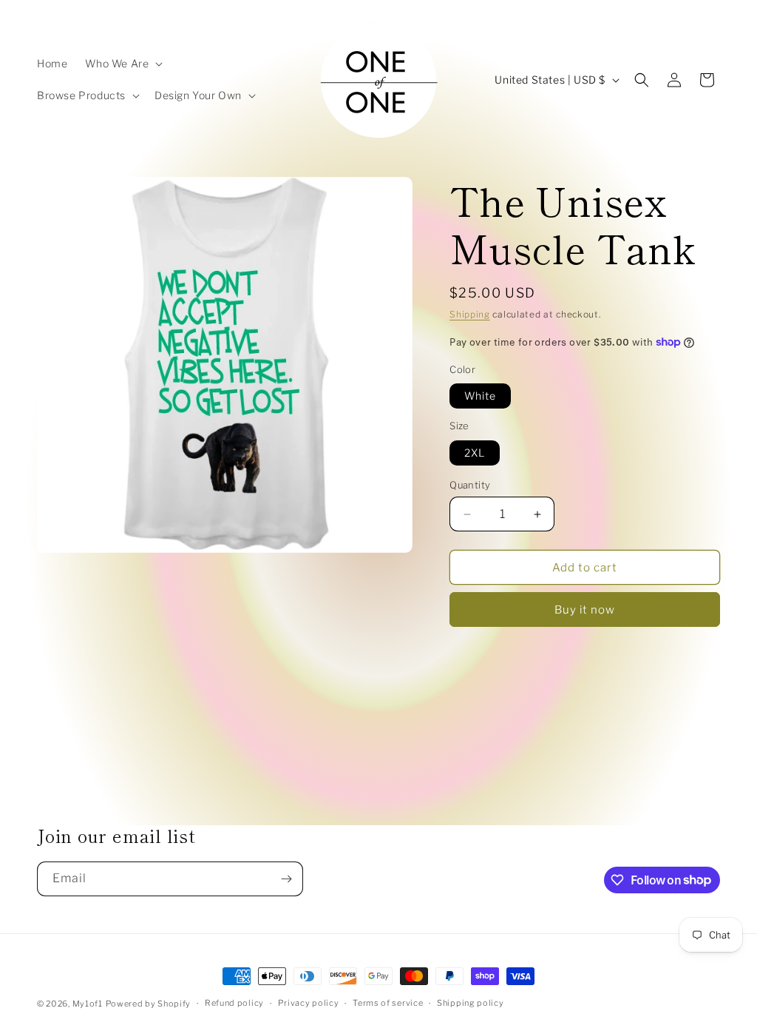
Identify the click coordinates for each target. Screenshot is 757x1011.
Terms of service (388, 1003)
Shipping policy (470, 1003)
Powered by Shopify (148, 1003)
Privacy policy (308, 1003)
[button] (122, 63)
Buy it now (584, 610)
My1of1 (87, 1003)
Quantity (469, 485)
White (480, 395)
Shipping (469, 314)
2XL (474, 452)
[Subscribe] (286, 878)
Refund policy (234, 1003)
